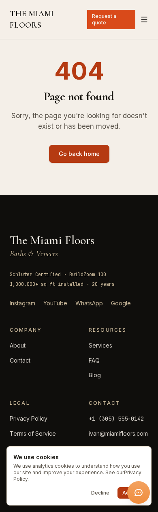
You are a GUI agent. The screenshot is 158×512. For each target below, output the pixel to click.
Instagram (22, 303)
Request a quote (104, 19)
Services (100, 345)
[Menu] (144, 19)
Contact (20, 360)
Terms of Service (33, 433)
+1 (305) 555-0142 (116, 418)
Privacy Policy (28, 418)
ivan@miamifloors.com (118, 433)
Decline (100, 493)
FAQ (94, 360)
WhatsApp (89, 303)
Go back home (79, 153)
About (18, 345)
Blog (95, 375)
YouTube (55, 303)
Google (121, 303)
